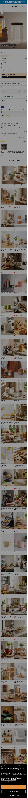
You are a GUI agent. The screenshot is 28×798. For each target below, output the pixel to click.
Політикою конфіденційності (8, 781)
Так (13, 787)
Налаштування (13, 791)
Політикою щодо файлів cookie (8, 779)
